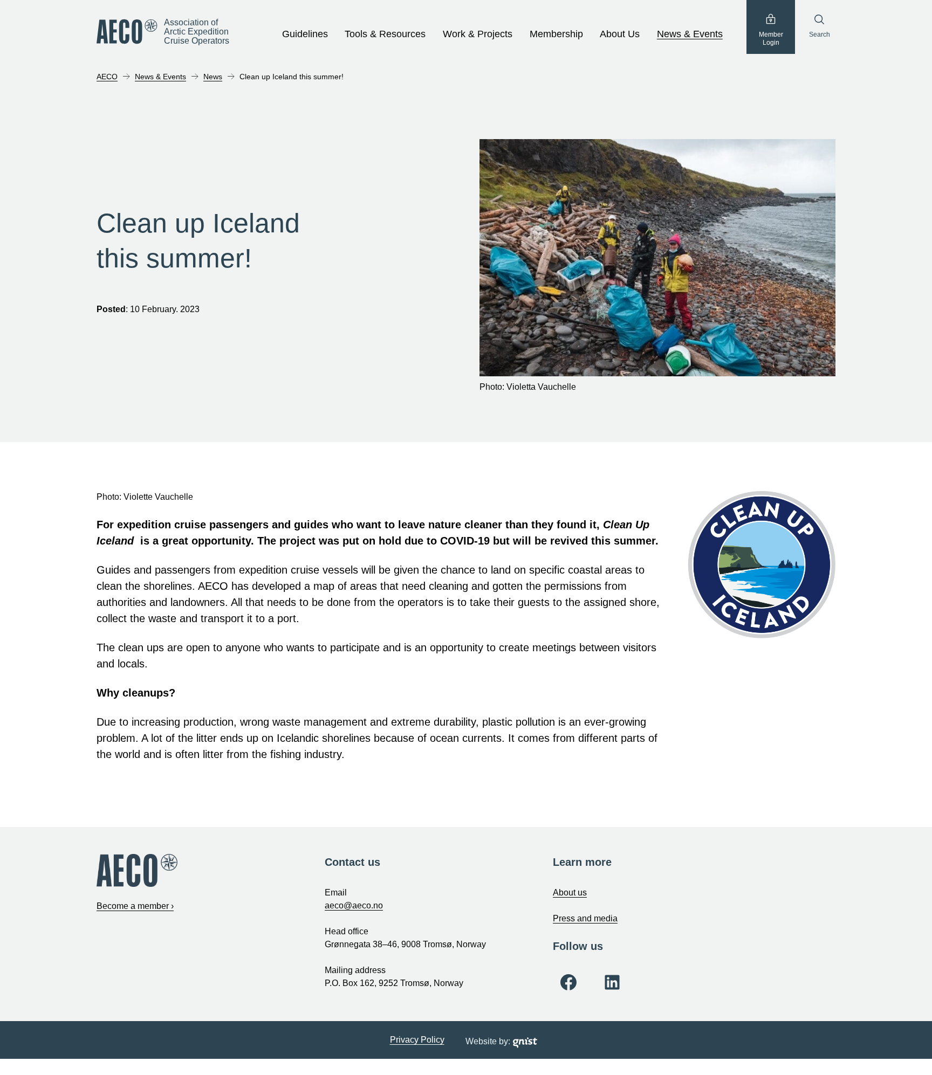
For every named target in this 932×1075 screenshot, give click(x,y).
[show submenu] (334, 34)
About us (570, 892)
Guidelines (305, 34)
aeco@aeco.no (354, 905)
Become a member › (135, 906)
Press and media (585, 918)
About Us (620, 34)
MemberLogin (771, 39)
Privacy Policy (417, 1039)
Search (819, 34)
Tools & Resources (385, 34)
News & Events (690, 34)
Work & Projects (477, 34)
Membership (556, 34)
